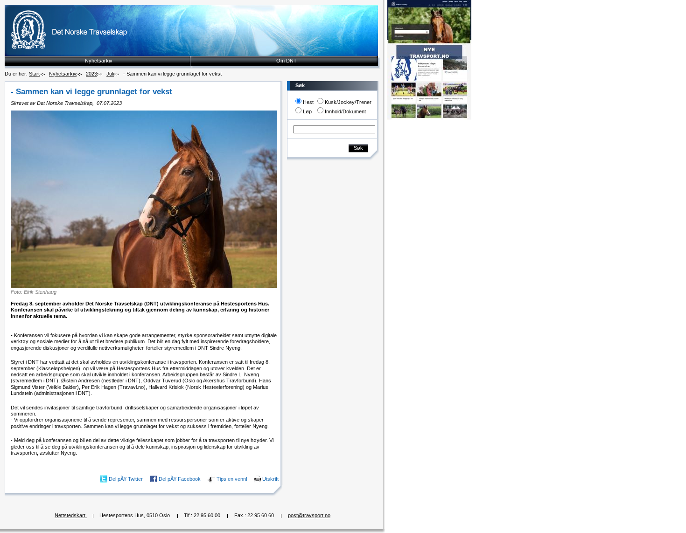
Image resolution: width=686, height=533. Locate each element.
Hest (308, 102)
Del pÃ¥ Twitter (126, 478)
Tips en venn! (232, 478)
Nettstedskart (71, 515)
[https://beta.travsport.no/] (429, 118)
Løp (307, 111)
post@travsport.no (309, 515)
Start (34, 73)
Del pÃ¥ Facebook (180, 478)
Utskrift (270, 478)
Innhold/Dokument (345, 111)
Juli (110, 73)
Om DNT (286, 60)
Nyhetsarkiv (98, 60)
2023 (91, 73)
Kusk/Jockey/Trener (348, 102)
